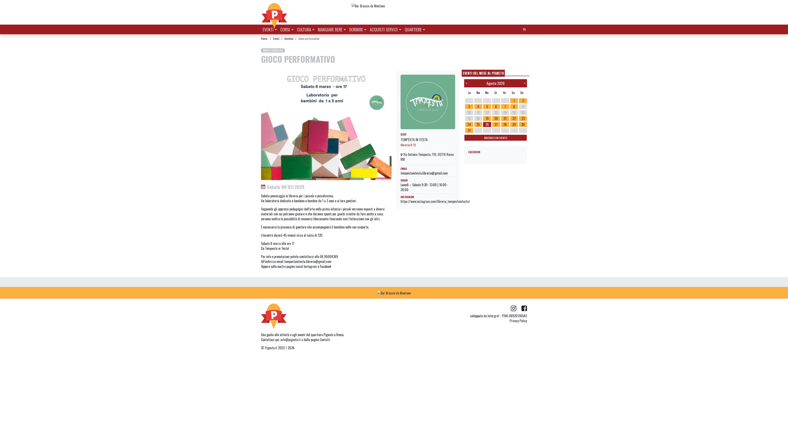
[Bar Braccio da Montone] (439, 5)
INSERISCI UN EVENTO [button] (495, 138)
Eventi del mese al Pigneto (483, 73)
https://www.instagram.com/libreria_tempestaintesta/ (435, 201)
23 (523, 118)
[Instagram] (516, 308)
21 (505, 118)
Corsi (285, 29)
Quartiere (413, 29)
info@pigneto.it (291, 339)
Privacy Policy (518, 320)
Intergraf (493, 315)
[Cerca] (524, 29)
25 (478, 124)
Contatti (325, 339)
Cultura (304, 29)
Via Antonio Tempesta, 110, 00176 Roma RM (427, 157)
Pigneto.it (271, 347)
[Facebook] (524, 308)
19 (487, 118)
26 (487, 124)
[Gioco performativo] (326, 124)
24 (469, 124)
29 (514, 124)
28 (505, 124)
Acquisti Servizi (384, 29)
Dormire (356, 29)
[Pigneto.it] (274, 12)
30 (523, 124)
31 (469, 130)
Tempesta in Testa (414, 139)
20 (496, 118)
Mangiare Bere (330, 29)
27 (496, 124)
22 (514, 118)
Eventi (268, 29)
